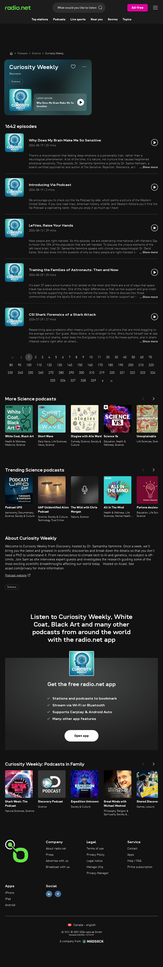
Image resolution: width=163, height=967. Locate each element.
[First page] (12, 357)
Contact (132, 848)
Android (10, 905)
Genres (113, 19)
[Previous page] (21, 357)
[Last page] (111, 381)
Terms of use (95, 848)
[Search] (100, 7)
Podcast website (16, 575)
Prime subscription (139, 867)
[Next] (153, 397)
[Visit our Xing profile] (58, 894)
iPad (8, 899)
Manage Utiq (95, 867)
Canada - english (84, 925)
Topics (127, 19)
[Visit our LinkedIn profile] (49, 894)
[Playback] (80, 102)
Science (16, 81)
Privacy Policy (95, 854)
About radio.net (56, 848)
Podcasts (59, 19)
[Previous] (143, 397)
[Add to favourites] (73, 66)
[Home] (11, 53)
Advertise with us (57, 860)
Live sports (78, 19)
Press (49, 854)
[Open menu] (155, 7)
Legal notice (95, 860)
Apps (130, 854)
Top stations (40, 19)
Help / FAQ (134, 860)
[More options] (84, 66)
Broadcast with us (58, 867)
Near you (97, 19)
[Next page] (102, 381)
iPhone (9, 892)
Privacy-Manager (98, 873)
